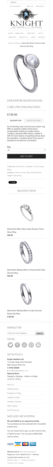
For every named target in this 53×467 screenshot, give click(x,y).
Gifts (41, 33)
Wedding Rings (12, 389)
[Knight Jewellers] (26, 18)
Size (9, 147)
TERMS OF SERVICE (28, 460)
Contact (41, 37)
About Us (24, 37)
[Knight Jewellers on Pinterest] (31, 347)
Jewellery (20, 33)
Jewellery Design (13, 397)
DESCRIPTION (15, 120)
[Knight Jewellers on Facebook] (17, 347)
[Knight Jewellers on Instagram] (38, 347)
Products (17, 43)
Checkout (40, 6)
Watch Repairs (12, 406)
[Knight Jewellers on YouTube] (24, 347)
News (33, 37)
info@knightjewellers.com (18, 370)
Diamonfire (20, 166)
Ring (28, 172)
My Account (15, 6)
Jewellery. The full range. (34, 166)
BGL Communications (28, 451)
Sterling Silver (36, 172)
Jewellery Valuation (14, 401)
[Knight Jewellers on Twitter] (10, 347)
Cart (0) (29, 6)
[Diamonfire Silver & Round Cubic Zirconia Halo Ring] (26, 95)
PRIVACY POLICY (13, 460)
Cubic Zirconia (20, 172)
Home (10, 33)
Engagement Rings (14, 393)
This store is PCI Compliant (15, 463)
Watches (31, 33)
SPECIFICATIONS (34, 120)
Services (13, 37)
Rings (9, 169)
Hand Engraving (13, 410)
